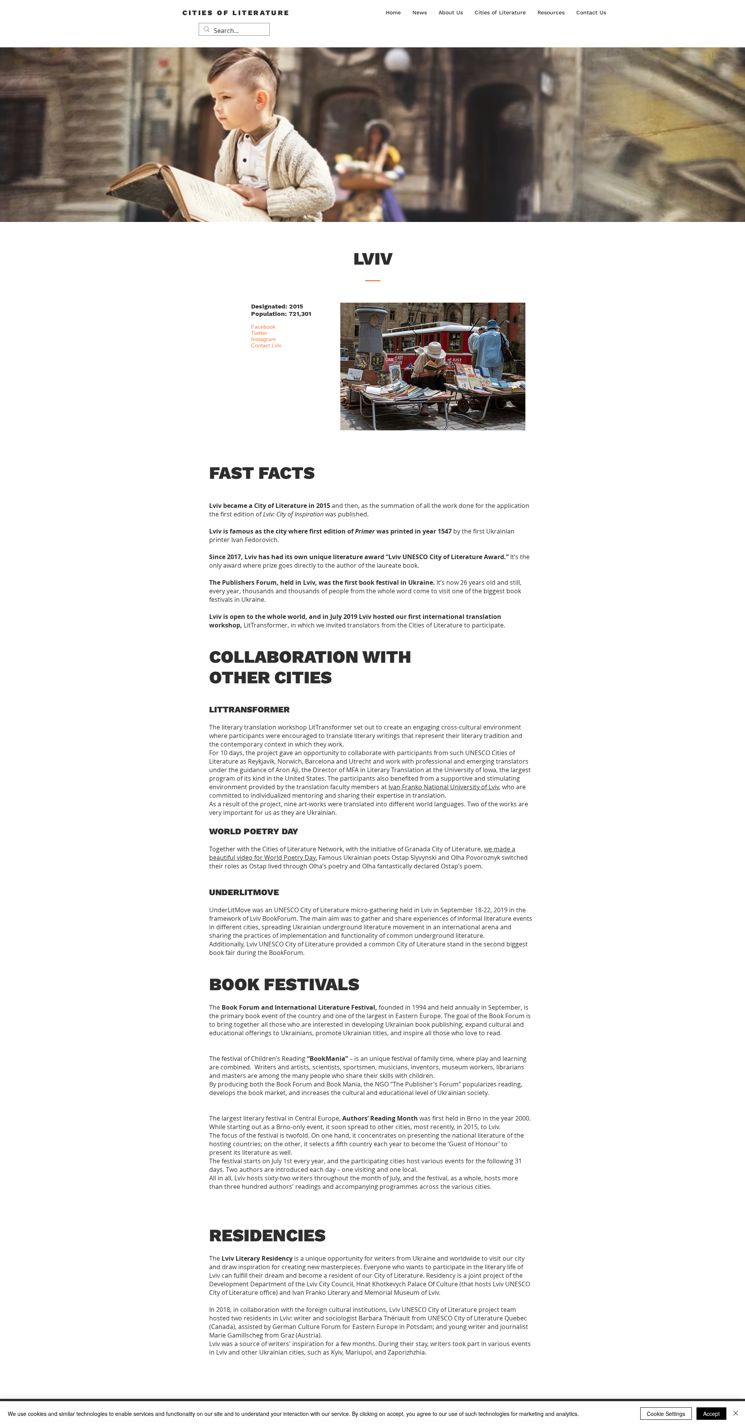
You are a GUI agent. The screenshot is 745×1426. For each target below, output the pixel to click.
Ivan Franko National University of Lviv (443, 787)
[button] (451, 12)
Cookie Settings (666, 1413)
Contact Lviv (266, 345)
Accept (711, 1413)
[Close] (735, 1413)
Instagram (263, 339)
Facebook (263, 327)
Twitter (259, 333)
